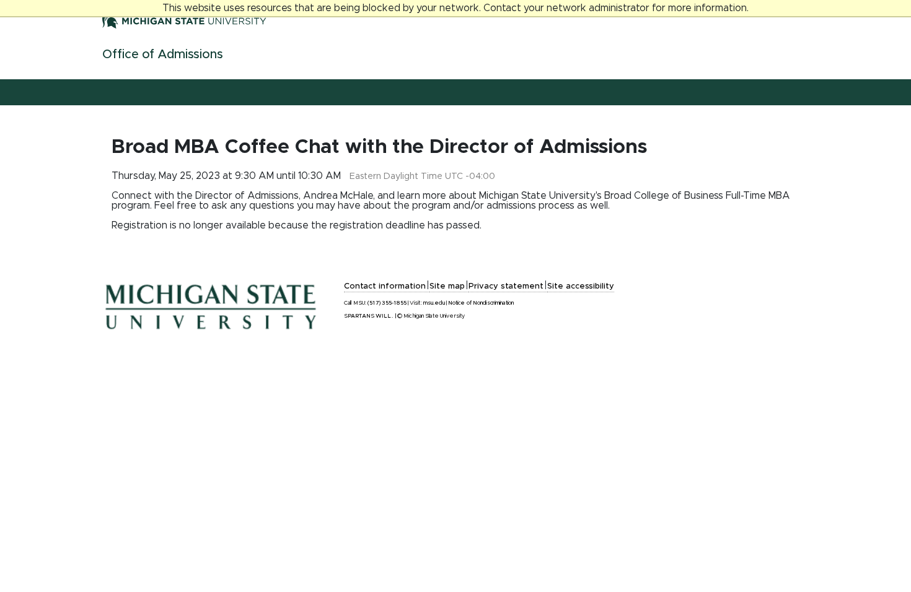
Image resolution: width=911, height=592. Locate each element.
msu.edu (434, 303)
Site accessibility (580, 286)
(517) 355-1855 (387, 303)
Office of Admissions (162, 54)
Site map (447, 286)
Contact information (385, 286)
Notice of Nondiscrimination (481, 303)
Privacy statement (506, 286)
